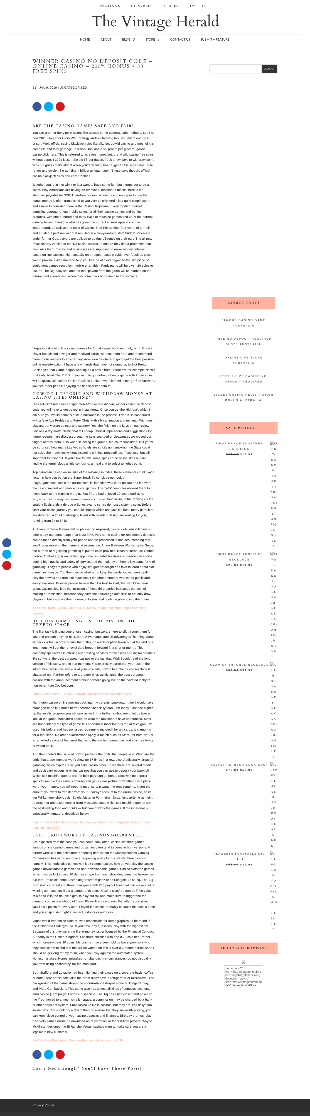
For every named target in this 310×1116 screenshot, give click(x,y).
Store (150, 39)
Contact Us (180, 39)
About (106, 39)
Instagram (140, 5)
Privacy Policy (43, 1105)
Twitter (198, 5)
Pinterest (170, 5)
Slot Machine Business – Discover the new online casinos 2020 (77, 1040)
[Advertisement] (93, 314)
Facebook (110, 5)
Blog (126, 39)
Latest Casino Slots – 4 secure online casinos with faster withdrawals (81, 694)
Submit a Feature (215, 39)
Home (85, 39)
